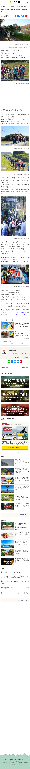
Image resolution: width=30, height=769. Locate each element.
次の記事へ (25, 367)
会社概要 (21, 762)
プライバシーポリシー (15, 761)
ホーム (6, 759)
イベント (5, 344)
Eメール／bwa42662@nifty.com (18, 314)
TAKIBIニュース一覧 (22, 600)
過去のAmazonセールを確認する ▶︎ (15, 452)
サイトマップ (19, 764)
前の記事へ (5, 367)
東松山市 (23, 344)
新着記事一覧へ (23, 515)
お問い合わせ (12, 764)
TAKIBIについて (13, 759)
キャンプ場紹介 (11, 6)
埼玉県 (17, 344)
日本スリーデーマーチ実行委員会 (13, 312)
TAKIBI (3, 6)
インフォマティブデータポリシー (9, 762)
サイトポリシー (21, 759)
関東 (17, 6)
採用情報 (26, 762)
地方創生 (11, 344)
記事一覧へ (17, 357)
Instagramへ (25, 357)
